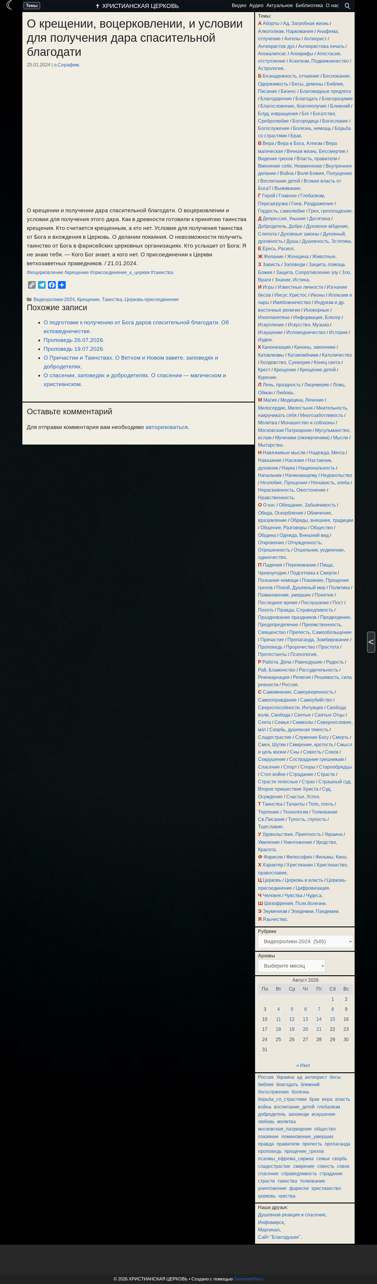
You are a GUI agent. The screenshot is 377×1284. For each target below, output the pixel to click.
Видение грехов (275, 158)
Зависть (271, 264)
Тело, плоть (320, 804)
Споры (307, 766)
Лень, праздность (282, 384)
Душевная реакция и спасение (291, 1214)
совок (343, 1166)
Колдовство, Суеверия (285, 362)
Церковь (272, 880)
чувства (286, 1195)
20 (305, 1029)
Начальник (270, 475)
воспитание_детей (294, 1106)
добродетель (272, 1114)
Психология (303, 654)
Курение (267, 377)
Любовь (284, 392)
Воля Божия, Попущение (324, 173)
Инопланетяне (274, 317)
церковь (267, 1195)
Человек (272, 895)
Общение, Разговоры (283, 527)
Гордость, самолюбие (281, 210)
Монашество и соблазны (308, 422)
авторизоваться (166, 427)
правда (266, 1143)
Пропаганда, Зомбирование (318, 639)
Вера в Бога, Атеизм (299, 143)
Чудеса (314, 895)
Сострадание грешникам (316, 759)
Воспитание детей (280, 180)
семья (323, 1158)
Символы (302, 722)
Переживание (301, 564)
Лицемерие (316, 384)
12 (292, 1019)
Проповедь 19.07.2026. (74, 349)
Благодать (306, 98)
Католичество (337, 355)
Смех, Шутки (272, 744)
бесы (335, 1077)
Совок (331, 751)
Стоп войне (273, 774)
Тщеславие (270, 826)
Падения (272, 564)
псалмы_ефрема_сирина (286, 1158)
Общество (321, 527)
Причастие (272, 639)
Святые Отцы (330, 714)
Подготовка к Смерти (313, 572)
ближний (310, 1084)
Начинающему (301, 475)
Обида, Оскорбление (280, 512)
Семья (282, 722)
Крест (264, 369)
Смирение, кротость (311, 744)
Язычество (275, 919)
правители (288, 1143)
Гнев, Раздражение (312, 203)
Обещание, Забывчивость (307, 504)
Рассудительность (318, 669)
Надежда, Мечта (327, 452)
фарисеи (299, 1188)
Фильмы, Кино (330, 856)
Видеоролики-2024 (54, 299)
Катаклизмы (271, 355)
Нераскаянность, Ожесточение (292, 489)
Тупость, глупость (307, 819)
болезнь (300, 1091)
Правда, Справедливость (305, 609)
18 (278, 1029)
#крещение (77, 272)
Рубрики (267, 931)
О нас (269, 504)
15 (332, 1019)
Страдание (301, 774)
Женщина (298, 256)
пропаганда (337, 1143)
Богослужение (274, 128)
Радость (335, 661)
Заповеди (294, 264)
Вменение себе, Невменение (290, 165)
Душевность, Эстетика (326, 241)
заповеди (298, 1114)
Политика (339, 587)
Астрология (270, 68)
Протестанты (272, 654)
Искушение (270, 332)
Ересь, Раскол (277, 248)
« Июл (303, 1065)
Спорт (290, 766)
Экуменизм (275, 911)
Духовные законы (299, 233)
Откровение (271, 542)
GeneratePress (248, 1278)
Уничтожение (297, 842)
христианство (326, 1188)
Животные (323, 256)
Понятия (324, 594)
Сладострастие (275, 737)
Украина (334, 834)
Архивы (266, 955)
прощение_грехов (304, 1151)
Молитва (267, 422)
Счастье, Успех (302, 796)
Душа (292, 241)
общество (325, 1128)
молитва (286, 1121)
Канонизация (276, 347)
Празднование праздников (287, 617)
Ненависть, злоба (330, 482)
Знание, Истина (292, 279)
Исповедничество (305, 332)
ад (299, 1077)
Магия (270, 400)
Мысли (340, 437)
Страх (308, 781)
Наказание (270, 460)
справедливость (299, 1173)
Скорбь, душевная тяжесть (298, 729)
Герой (268, 195)
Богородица (305, 120)
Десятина (319, 218)
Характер (272, 864)
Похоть (266, 609)
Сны (295, 751)
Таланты (295, 804)
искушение (323, 1114)
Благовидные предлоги (325, 91)
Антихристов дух (276, 46)
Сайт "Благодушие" (279, 1237)
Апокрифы (301, 53)
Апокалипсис (272, 53)
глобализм (328, 1106)
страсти (266, 1180)
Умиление (269, 842)
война (264, 1106)
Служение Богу (312, 737)
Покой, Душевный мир (300, 587)
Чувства (293, 895)
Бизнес (288, 91)
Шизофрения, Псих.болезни (294, 903)
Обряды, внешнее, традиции (321, 520)
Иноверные (316, 310)
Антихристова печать (321, 46)
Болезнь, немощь (312, 128)
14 (319, 1019)
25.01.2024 (38, 64)
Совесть (312, 751)
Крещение (88, 299)
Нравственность (276, 497)
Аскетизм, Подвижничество (319, 61)
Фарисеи (273, 856)
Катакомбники (303, 355)
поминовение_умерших (307, 1136)
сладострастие (274, 1166)
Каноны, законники (314, 347)
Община (267, 535)
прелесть (312, 1143)
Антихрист (315, 38)
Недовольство (336, 475)
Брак (295, 135)
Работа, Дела (276, 661)
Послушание (315, 602)
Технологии (295, 811)
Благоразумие (337, 98)
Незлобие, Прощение (283, 482)
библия (266, 1084)
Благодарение (276, 98)
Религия (302, 677)
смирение (304, 1166)
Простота (328, 646)
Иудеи (265, 339)
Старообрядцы (335, 766)
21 (319, 1029)
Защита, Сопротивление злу (307, 272)
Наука (288, 467)
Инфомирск (271, 1222)
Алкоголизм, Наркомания (285, 31)
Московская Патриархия (285, 430)
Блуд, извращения (278, 113)
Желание (274, 256)
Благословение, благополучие (293, 105)
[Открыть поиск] (347, 6)
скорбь (339, 1158)
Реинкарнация (274, 677)
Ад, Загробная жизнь (306, 23)
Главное (288, 195)
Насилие (294, 460)
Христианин (300, 864)
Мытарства (270, 445)
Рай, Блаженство (276, 669)
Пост (338, 602)
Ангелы (292, 38)
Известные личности (300, 287)
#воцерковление (45, 272)
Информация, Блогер (316, 317)
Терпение (268, 811)
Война (287, 173)
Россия (289, 684)
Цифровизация (312, 888)
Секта (264, 722)
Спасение (269, 766)
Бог (305, 113)
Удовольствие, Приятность (291, 834)
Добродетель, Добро (280, 226)
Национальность (316, 467)
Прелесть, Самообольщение (320, 632)
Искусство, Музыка (308, 324)
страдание (331, 1173)
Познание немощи (278, 580)
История (338, 332)
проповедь (270, 1151)
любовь (266, 1121)
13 (305, 1019)
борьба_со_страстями (282, 1099)
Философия (299, 856)
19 (292, 1029)
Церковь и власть (304, 880)
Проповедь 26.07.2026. (74, 340)
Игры (268, 287)
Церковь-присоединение (152, 299)
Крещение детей (318, 369)
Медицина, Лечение (302, 400)
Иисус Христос (291, 295)
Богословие (335, 120)
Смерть (340, 737)
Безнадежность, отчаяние (291, 76)
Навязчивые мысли (284, 452)
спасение (268, 1173)
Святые (302, 714)
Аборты (271, 23)
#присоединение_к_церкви (120, 272)
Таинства (112, 299)
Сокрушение (272, 759)
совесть (325, 1166)
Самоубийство (316, 699)
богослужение (273, 1091)
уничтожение (272, 1188)
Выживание (287, 188)
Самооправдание (277, 699)
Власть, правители (317, 158)
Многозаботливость (321, 415)
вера (327, 1099)
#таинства (162, 272)
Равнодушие (309, 661)
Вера (268, 143)
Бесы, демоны (307, 83)
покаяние (268, 1136)
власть (342, 1099)
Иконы (317, 295)
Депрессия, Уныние (284, 218)
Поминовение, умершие (284, 594)
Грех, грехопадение (330, 210)
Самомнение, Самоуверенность (298, 691)
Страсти (326, 774)
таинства (287, 1180)
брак (314, 1099)
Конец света (327, 362)
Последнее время (277, 602)
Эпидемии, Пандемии (314, 911)
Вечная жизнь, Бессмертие (316, 151)
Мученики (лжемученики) (302, 437)
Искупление (271, 324)
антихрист (316, 1077)
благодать (287, 1084)
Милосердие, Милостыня (285, 407)
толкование (312, 1180)
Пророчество (300, 646)
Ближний (340, 105)
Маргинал (269, 1229)
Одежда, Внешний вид (304, 535)
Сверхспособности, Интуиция (290, 707)
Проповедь (270, 646)
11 (278, 1019)
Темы (32, 5)
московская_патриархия (285, 1128)
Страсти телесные (278, 781)
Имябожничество (292, 302)
